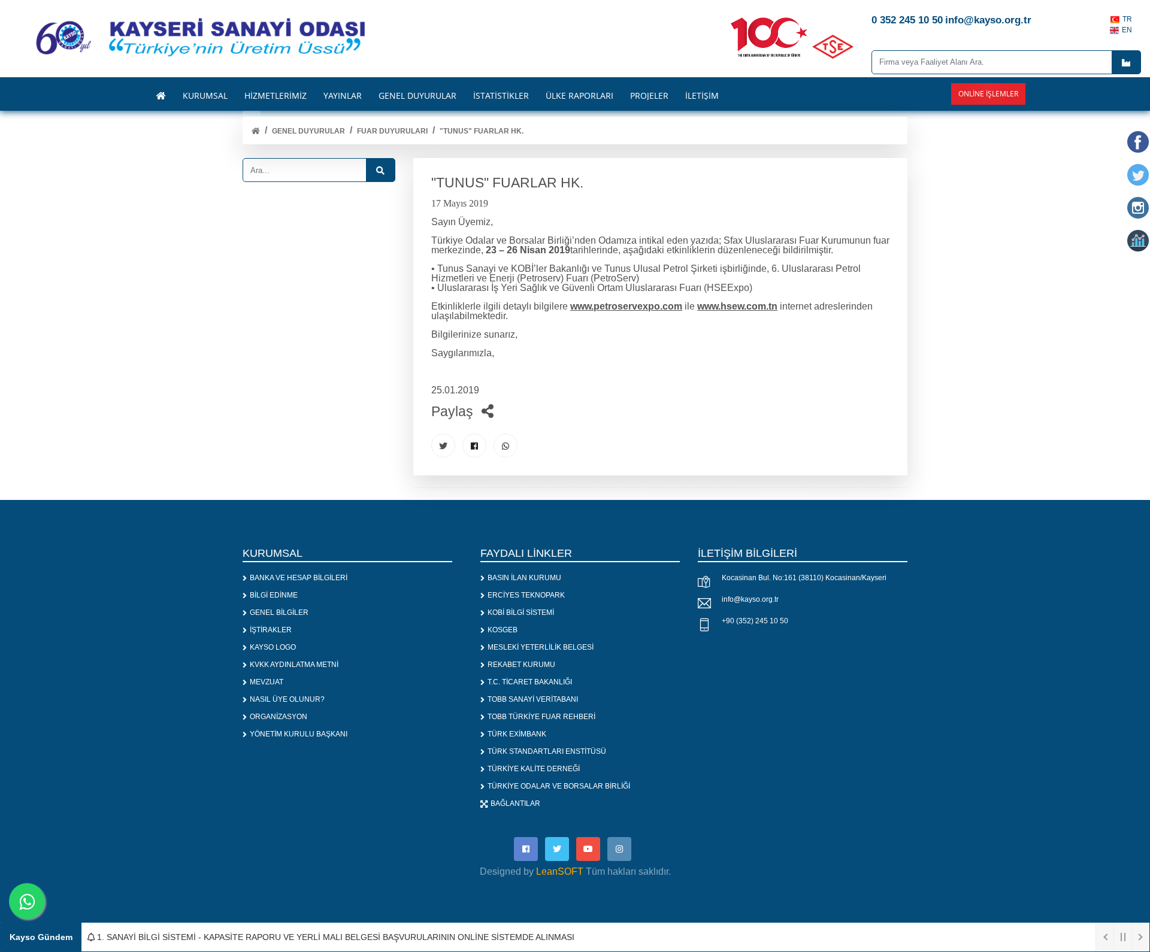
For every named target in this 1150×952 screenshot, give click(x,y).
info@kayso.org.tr (750, 599)
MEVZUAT (266, 682)
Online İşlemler (988, 94)
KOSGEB (503, 630)
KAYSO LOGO (273, 647)
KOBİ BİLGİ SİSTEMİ (521, 612)
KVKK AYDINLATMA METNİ (294, 664)
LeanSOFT (559, 871)
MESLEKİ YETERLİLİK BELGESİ (541, 647)
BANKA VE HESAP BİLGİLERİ (298, 578)
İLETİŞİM (702, 96)
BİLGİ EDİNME (274, 595)
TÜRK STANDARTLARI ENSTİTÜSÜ (547, 751)
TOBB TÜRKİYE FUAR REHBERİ (541, 717)
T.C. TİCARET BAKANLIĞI (530, 682)
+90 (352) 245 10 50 (755, 621)
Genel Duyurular (308, 131)
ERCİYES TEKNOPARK (526, 595)
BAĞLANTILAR (515, 803)
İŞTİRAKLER (271, 630)
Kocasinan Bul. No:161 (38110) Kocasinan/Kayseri (804, 578)
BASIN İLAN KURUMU (524, 578)
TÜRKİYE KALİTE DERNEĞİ (534, 769)
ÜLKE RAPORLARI (579, 96)
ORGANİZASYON (278, 717)
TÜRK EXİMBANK (517, 734)
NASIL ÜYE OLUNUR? (287, 699)
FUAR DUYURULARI (392, 131)
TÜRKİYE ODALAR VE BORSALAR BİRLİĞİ (559, 786)
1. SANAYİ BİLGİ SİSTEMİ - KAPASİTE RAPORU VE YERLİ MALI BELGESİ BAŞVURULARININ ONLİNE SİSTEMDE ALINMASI (334, 937)
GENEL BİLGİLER (279, 612)
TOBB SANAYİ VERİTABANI (533, 699)
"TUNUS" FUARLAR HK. (481, 131)
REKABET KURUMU (521, 664)
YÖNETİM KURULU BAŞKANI (298, 734)
